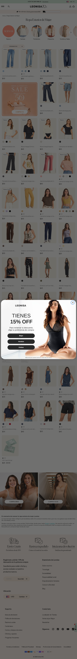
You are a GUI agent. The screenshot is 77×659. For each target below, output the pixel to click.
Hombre (21, 341)
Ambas (21, 347)
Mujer (21, 336)
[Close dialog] (73, 302)
